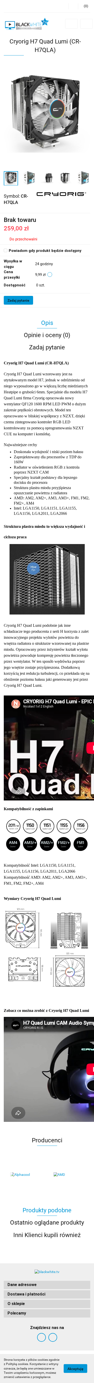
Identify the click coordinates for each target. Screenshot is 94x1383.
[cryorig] (61, 194)
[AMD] (68, 1175)
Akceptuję (75, 1369)
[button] (47, 1285)
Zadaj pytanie (18, 300)
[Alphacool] (25, 1175)
